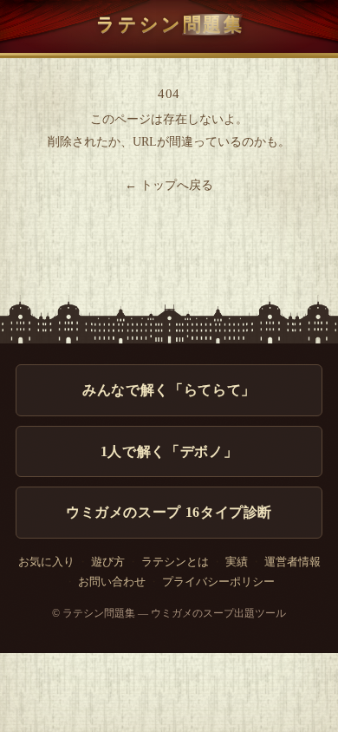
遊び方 (108, 562)
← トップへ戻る (169, 185)
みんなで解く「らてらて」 (169, 389)
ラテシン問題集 (170, 24)
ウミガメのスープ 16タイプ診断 (169, 512)
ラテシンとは (175, 562)
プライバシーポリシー (218, 582)
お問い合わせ (112, 582)
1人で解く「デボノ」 (169, 451)
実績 (236, 562)
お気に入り (46, 562)
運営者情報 (292, 562)
